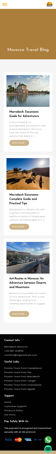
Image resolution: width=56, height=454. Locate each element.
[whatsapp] (48, 437)
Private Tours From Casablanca (23, 368)
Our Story (10, 414)
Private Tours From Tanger (20, 380)
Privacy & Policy (13, 410)
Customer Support (15, 406)
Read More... (19, 142)
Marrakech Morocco (16, 346)
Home (7, 402)
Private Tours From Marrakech (22, 376)
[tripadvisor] (48, 446)
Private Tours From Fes (17, 372)
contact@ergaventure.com (20, 355)
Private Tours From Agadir (19, 389)
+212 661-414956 (14, 350)
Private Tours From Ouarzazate (23, 384)
